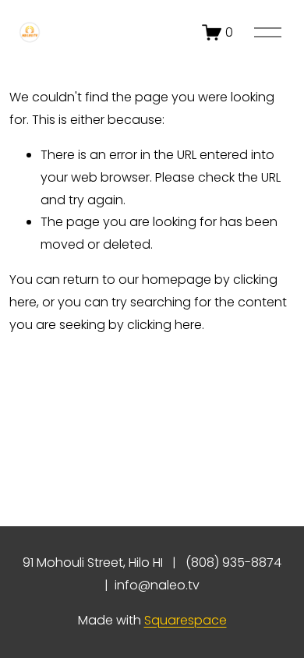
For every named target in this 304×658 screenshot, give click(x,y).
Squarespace (185, 620)
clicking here (164, 325)
